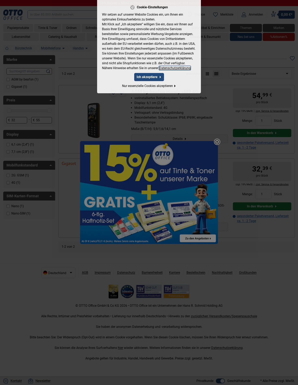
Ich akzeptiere (147, 77)
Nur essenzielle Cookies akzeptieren (147, 86)
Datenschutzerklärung (175, 68)
